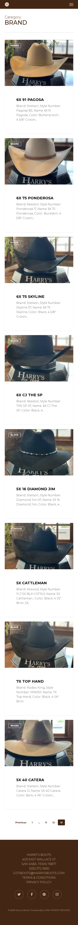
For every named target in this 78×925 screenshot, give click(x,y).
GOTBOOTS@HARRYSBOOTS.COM (39, 873)
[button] (71, 4)
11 (46, 822)
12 (53, 822)
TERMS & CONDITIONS (39, 877)
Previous (20, 822)
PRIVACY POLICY (39, 882)
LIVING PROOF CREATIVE (56, 910)
